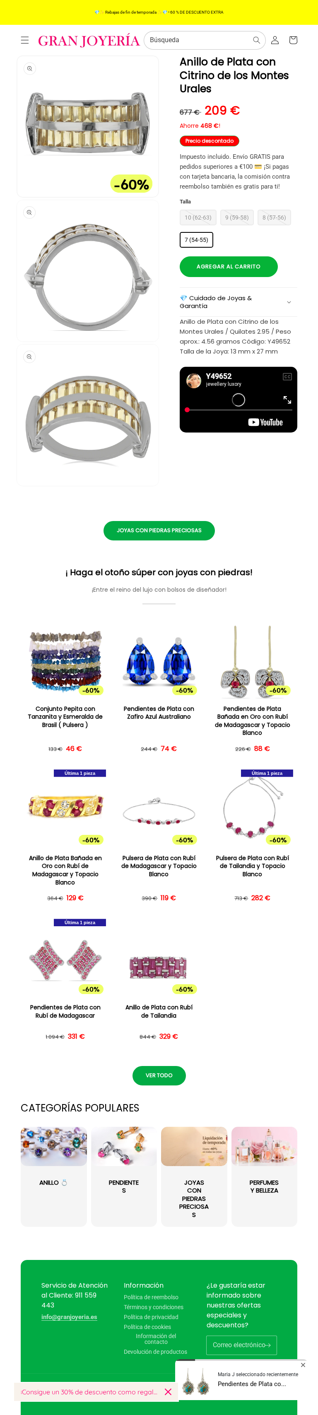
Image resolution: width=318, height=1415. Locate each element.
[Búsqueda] (257, 40)
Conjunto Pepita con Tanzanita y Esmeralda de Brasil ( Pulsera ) (65, 717)
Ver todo (159, 1075)
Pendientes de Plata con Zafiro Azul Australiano (159, 713)
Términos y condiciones (153, 1307)
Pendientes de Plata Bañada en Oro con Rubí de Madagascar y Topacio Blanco (252, 721)
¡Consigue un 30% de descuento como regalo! (89, 1392)
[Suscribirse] (267, 1345)
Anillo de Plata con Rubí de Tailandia (159, 1012)
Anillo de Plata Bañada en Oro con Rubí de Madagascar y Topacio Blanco (65, 870)
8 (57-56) (274, 217)
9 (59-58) (237, 217)
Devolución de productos (155, 1351)
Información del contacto (156, 1339)
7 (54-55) (196, 240)
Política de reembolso (151, 1297)
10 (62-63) (198, 217)
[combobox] (205, 40)
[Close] (168, 1392)
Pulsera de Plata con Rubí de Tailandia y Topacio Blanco (252, 866)
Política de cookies (147, 1327)
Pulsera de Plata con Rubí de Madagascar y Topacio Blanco (159, 866)
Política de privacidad (151, 1317)
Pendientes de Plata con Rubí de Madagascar (65, 1012)
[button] (25, 40)
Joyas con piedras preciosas (159, 530)
